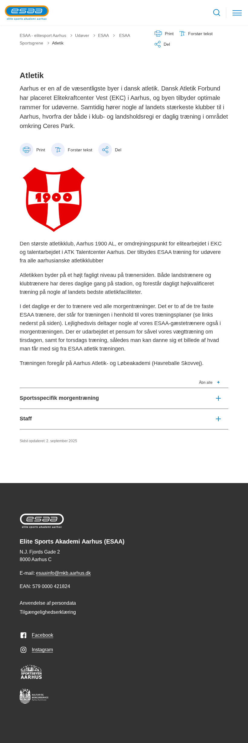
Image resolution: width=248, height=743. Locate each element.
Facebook (42, 635)
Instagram (42, 649)
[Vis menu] (237, 13)
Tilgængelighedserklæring (48, 612)
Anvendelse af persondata (48, 603)
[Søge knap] (217, 13)
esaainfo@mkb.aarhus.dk (63, 573)
